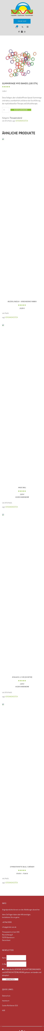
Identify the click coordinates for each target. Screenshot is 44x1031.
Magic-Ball (22, 487)
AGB (3, 1010)
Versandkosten (21, 121)
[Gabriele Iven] (22, 9)
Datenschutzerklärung (14, 972)
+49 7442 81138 (7, 922)
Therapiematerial (16, 118)
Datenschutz (6, 996)
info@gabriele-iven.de (9, 927)
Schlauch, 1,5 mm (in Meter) (22, 677)
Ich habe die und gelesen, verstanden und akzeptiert (21, 972)
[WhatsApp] (25, 32)
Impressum (5, 1001)
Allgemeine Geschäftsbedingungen (26, 969)
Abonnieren (10, 979)
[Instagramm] (22, 32)
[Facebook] (19, 32)
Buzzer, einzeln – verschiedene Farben (22, 301)
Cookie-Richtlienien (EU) (10, 1005)
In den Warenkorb (20, 110)
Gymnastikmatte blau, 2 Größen (22, 867)
